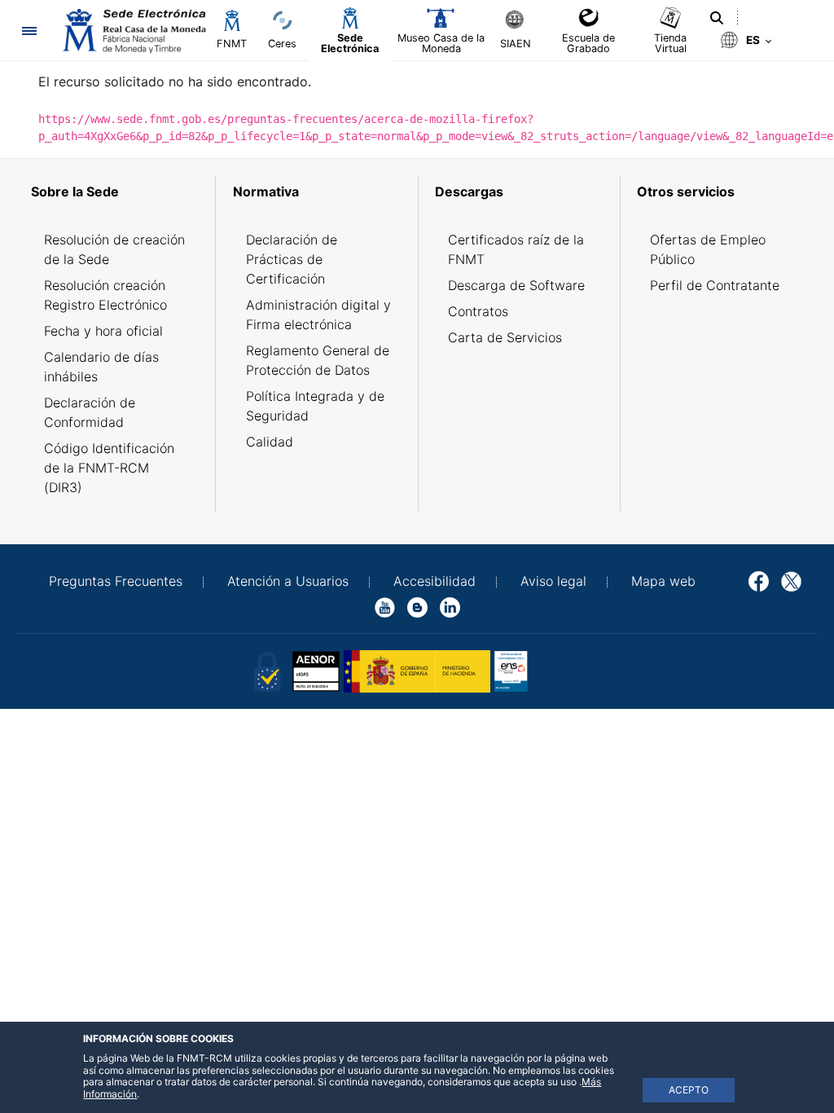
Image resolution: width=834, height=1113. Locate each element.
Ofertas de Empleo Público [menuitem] (708, 249)
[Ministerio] (417, 670)
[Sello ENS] (567, 670)
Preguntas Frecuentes (115, 581)
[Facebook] (758, 580)
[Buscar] (717, 18)
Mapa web (663, 581)
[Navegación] (28, 30)
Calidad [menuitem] (269, 441)
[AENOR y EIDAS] (266, 670)
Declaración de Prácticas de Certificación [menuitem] (291, 259)
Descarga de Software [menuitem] (516, 285)
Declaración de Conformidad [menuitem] (89, 412)
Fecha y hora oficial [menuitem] (103, 331)
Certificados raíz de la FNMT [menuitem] (516, 249)
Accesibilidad (434, 581)
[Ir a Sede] (133, 30)
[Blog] (417, 606)
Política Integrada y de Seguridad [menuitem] (315, 406)
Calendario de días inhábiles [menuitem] (101, 367)
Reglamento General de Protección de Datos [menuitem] (317, 360)
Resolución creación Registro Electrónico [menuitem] (105, 295)
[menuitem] (117, 191)
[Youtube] (385, 606)
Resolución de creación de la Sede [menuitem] (114, 249)
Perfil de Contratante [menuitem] (714, 285)
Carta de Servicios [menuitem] (505, 337)
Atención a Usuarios (288, 581)
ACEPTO (689, 1090)
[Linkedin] (450, 606)
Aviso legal (553, 581)
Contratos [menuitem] (478, 311)
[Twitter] (791, 580)
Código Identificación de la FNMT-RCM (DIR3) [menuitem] (109, 467)
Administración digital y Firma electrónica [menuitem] (318, 314)
